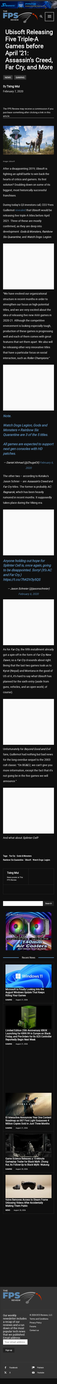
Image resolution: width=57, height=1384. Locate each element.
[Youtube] (33, 1372)
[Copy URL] (44, 99)
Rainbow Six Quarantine (13, 859)
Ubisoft (28, 859)
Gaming (20, 77)
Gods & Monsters (24, 855)
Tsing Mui (13, 86)
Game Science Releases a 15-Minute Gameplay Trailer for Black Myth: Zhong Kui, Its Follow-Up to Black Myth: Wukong (27, 1161)
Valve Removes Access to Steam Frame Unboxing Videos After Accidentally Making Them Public (26, 1202)
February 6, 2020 (28, 594)
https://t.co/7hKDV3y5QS (21, 579)
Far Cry (12, 855)
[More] (51, 99)
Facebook (13, 1367)
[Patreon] (33, 1367)
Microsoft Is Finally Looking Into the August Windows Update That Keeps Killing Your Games (25, 992)
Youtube (40, 1372)
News (8, 77)
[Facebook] (16, 99)
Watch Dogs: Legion (41, 859)
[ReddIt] (30, 99)
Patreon (40, 1367)
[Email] (37, 99)
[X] (23, 99)
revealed (20, 210)
